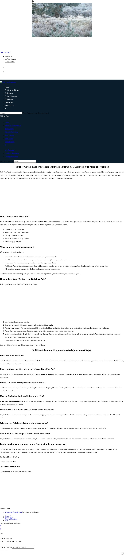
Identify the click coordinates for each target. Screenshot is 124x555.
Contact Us (8, 516)
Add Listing (9, 135)
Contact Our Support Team (10, 466)
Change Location (10, 62)
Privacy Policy (9, 517)
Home (7, 122)
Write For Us (9, 142)
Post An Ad (9, 138)
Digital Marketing (11, 132)
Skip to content (5, 52)
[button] (33, 1)
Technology (9, 129)
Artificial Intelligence (13, 125)
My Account (8, 56)
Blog (6, 520)
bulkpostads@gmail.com (13, 512)
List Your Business (10, 59)
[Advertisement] (62, 43)
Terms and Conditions (11, 519)
